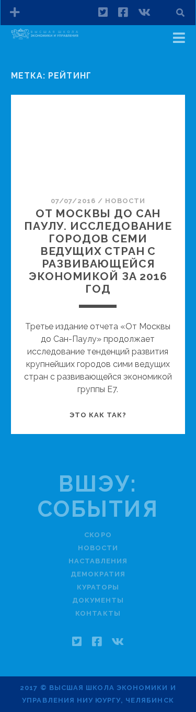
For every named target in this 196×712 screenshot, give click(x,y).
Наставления (98, 561)
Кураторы (98, 587)
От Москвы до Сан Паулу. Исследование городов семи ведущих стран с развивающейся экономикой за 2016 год (98, 251)
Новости (125, 201)
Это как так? (98, 415)
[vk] (144, 12)
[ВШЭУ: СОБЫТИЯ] (45, 38)
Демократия (98, 574)
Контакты (97, 613)
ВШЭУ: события (98, 496)
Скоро (97, 535)
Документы (98, 600)
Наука (36, 53)
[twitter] (103, 12)
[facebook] (123, 12)
